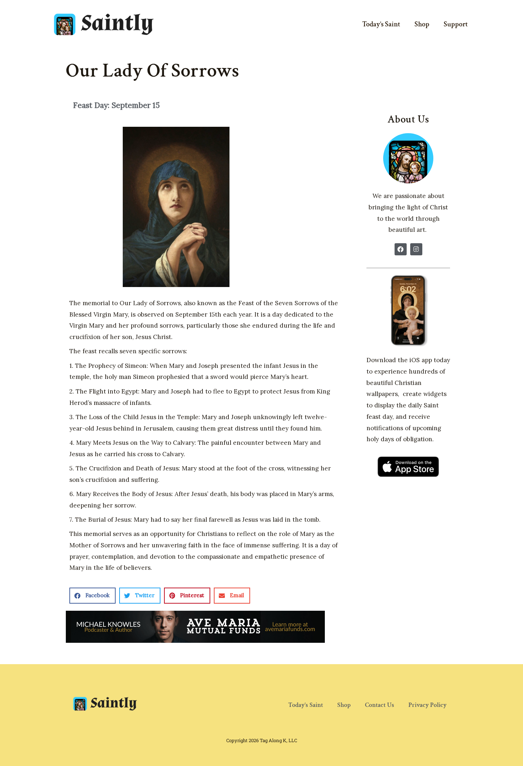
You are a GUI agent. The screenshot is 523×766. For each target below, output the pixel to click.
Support (456, 24)
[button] (92, 596)
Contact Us (379, 705)
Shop (421, 24)
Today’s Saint (381, 24)
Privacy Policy (427, 705)
